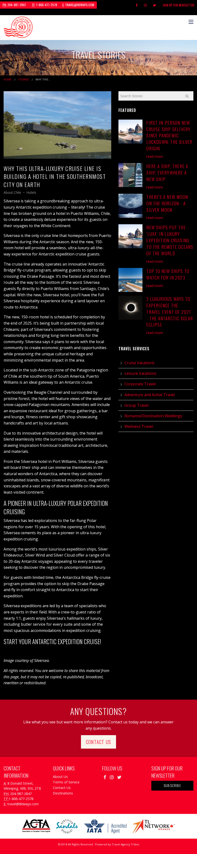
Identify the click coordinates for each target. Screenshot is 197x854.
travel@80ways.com (78, 4)
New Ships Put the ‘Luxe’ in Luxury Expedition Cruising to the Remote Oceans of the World (169, 240)
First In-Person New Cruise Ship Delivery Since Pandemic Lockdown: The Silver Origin (169, 135)
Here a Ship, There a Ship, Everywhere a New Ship (167, 172)
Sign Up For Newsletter (178, 5)
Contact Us (98, 741)
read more (154, 156)
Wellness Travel (138, 426)
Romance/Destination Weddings (153, 415)
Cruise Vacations (139, 362)
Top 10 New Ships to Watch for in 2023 (167, 274)
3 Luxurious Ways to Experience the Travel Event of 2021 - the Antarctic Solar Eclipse (169, 311)
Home (8, 79)
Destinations (63, 793)
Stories (23, 79)
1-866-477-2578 (44, 4)
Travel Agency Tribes (125, 844)
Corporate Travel (140, 384)
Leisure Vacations (140, 373)
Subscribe (172, 785)
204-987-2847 (14, 4)
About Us (60, 776)
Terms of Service (66, 782)
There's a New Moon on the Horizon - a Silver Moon (167, 203)
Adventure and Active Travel (149, 394)
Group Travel (136, 405)
